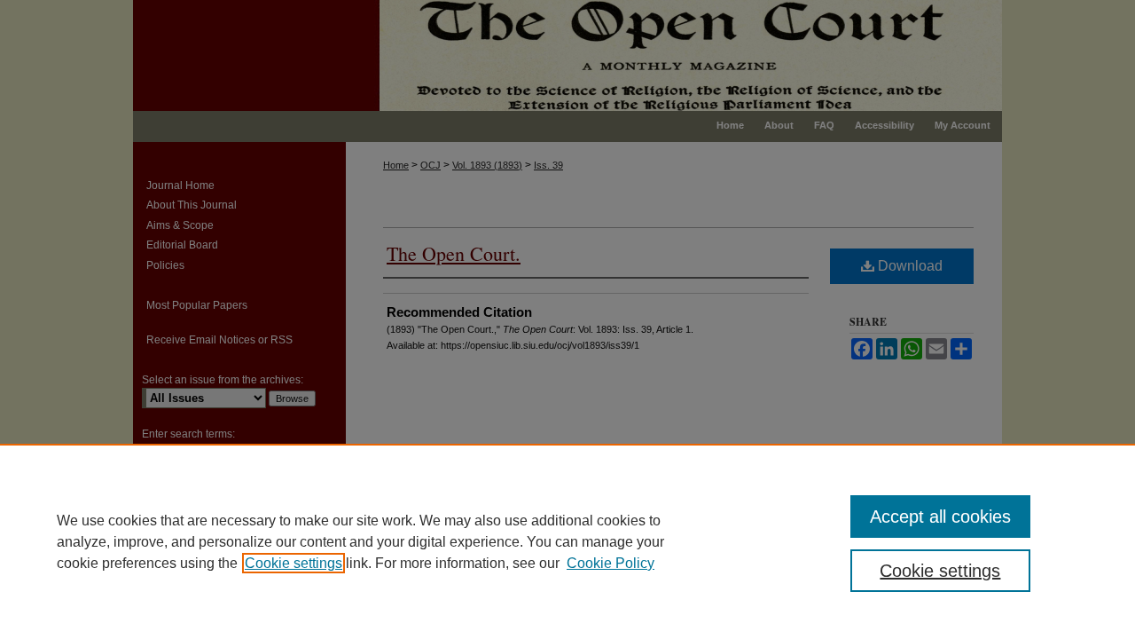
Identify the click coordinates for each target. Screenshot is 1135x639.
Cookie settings (293, 563)
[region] (567, 541)
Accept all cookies (940, 516)
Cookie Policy (610, 563)
